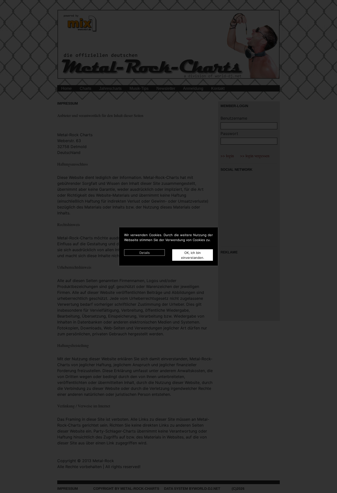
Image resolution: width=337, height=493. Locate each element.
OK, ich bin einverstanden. (192, 255)
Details (144, 253)
